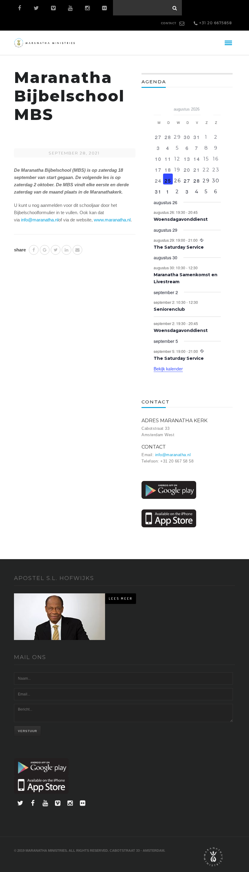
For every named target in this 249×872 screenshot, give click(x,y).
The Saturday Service (179, 247)
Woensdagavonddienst (181, 219)
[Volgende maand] (217, 107)
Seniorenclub (169, 309)
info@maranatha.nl (39, 219)
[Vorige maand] (157, 107)
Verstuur (27, 731)
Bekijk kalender (168, 369)
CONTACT (168, 23)
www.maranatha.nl (112, 219)
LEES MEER (120, 598)
